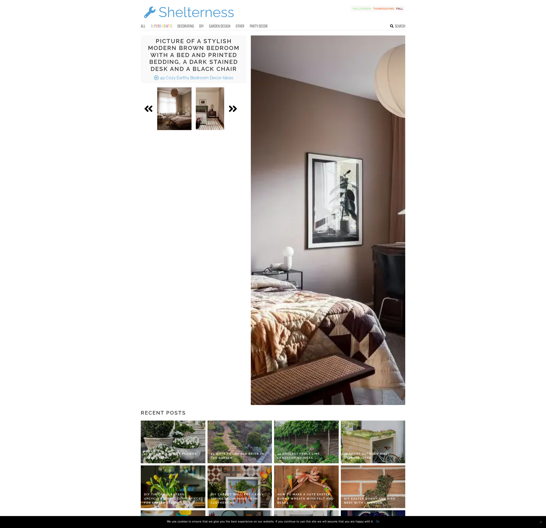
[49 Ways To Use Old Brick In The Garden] (240, 442)
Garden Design (219, 26)
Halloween (362, 8)
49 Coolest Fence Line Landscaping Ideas (298, 456)
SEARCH (400, 26)
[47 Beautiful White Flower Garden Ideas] (173, 442)
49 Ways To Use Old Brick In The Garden (237, 456)
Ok (377, 521)
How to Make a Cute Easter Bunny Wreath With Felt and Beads (305, 498)
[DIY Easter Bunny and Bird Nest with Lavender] (373, 486)
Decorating (185, 26)
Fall (399, 8)
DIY (201, 26)
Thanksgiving (383, 8)
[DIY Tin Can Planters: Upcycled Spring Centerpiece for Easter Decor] (173, 486)
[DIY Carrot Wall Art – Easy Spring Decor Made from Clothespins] (240, 486)
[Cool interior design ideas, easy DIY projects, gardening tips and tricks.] (189, 21)
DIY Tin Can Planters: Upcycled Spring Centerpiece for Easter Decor (172, 498)
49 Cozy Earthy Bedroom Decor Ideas (196, 77)
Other (240, 26)
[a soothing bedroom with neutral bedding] (174, 108)
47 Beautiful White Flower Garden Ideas (170, 456)
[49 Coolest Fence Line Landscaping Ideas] (306, 442)
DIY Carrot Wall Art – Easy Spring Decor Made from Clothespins (237, 498)
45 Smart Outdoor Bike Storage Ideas (366, 456)
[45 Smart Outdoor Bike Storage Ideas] (373, 442)
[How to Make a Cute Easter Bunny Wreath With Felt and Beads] (306, 486)
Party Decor (259, 26)
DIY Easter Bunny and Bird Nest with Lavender (369, 501)
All (143, 26)
